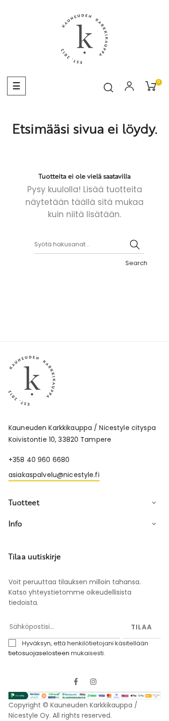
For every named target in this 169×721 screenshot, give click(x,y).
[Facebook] (76, 682)
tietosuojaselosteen (38, 653)
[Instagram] (93, 682)
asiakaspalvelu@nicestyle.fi (54, 474)
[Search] (134, 244)
